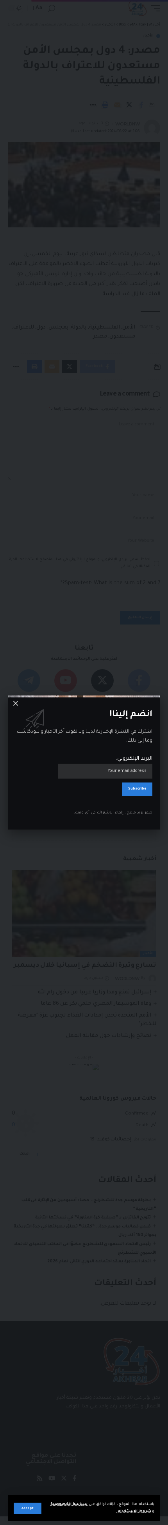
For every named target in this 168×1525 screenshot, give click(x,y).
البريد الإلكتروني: (134, 759)
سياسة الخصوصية (69, 1504)
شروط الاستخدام (133, 1511)
